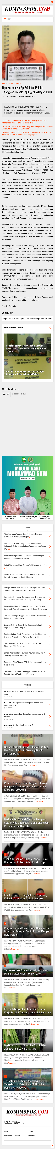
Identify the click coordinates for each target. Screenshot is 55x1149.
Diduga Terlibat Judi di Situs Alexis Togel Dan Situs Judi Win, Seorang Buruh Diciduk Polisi (27, 750)
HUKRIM (10, 83)
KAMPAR (18, 83)
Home (3, 83)
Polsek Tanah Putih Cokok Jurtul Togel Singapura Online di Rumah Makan (25, 372)
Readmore (33, 765)
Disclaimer (31, 1136)
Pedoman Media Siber (12, 1136)
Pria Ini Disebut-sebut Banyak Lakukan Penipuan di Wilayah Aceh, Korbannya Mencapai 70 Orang (25, 786)
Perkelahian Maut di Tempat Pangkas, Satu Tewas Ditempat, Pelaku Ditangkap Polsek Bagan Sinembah (26, 823)
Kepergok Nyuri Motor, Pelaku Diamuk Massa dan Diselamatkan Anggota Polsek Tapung (26, 348)
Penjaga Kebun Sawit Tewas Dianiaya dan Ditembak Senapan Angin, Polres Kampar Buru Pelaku (27, 931)
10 (5, 1076)
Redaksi (30, 1131)
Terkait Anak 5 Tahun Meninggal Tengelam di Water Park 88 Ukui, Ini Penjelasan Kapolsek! (24, 1084)
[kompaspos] (27, 13)
